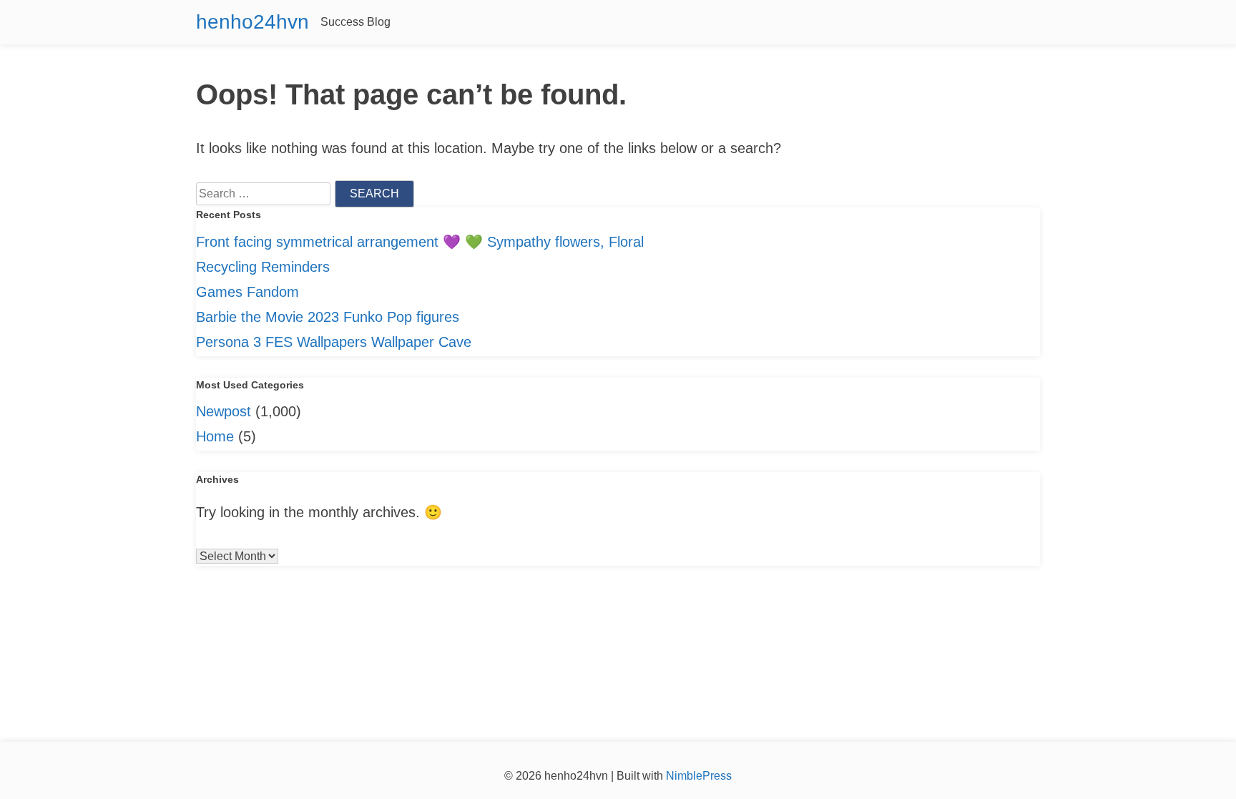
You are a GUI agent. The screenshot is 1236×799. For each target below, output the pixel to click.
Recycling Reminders (263, 267)
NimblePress (697, 776)
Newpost (223, 411)
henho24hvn (252, 22)
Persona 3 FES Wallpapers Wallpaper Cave (333, 342)
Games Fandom (247, 292)
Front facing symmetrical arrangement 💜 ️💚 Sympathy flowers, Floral (420, 242)
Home (215, 436)
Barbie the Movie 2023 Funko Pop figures (327, 317)
